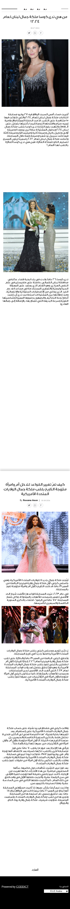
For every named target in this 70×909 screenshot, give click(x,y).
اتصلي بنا (64, 886)
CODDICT (22, 886)
